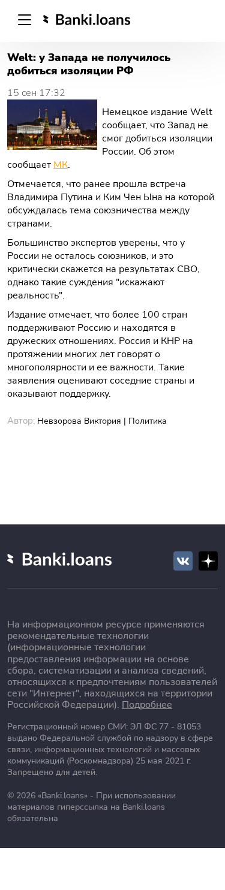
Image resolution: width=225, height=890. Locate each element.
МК (60, 164)
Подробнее (147, 704)
